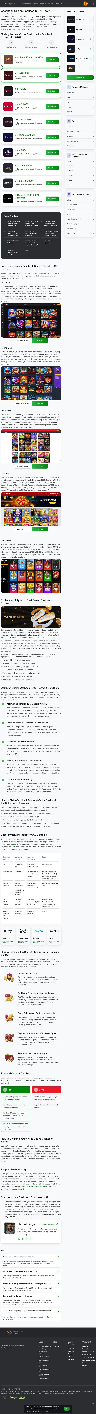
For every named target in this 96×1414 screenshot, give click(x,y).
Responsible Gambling (48, 242)
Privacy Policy (86, 1354)
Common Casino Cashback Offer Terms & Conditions (50, 224)
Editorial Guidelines (88, 1351)
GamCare (26, 1186)
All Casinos (80, 77)
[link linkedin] (18, 1238)
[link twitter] (22, 1238)
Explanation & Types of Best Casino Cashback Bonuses (32, 224)
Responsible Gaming (88, 1360)
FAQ (26, 250)
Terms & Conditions (88, 1357)
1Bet (69, 1356)
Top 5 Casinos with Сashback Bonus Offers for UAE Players (13, 224)
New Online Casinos (45, 1346)
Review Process (87, 1349)
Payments (36, 3)
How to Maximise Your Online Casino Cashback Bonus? (31, 243)
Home (3, 14)
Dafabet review (22, 529)
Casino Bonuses (12, 14)
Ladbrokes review (22, 466)
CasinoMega (72, 1354)
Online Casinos (27, 3)
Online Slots (58, 3)
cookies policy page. (41, 1411)
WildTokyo (71, 1359)
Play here (40, 340)
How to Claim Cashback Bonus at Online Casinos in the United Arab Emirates (14, 233)
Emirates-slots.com (18, 1345)
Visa (13, 847)
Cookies (84, 1363)
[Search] (93, 3)
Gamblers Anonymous (39, 1186)
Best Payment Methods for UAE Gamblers (31, 233)
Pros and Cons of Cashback (13, 242)
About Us (85, 1346)
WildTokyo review (22, 340)
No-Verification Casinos (43, 1366)
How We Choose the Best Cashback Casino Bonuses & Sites (51, 233)
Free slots (56, 1346)
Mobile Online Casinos (43, 1352)
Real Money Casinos (45, 1349)
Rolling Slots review (22, 403)
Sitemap (84, 1365)
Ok (67, 1409)
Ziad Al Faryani (26, 29)
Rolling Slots (71, 1348)
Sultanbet (71, 1351)
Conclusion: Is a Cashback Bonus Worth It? (12, 252)
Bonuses (43, 3)
